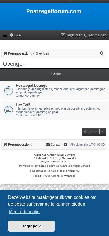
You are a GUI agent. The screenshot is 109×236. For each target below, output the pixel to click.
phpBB (39, 165)
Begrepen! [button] (31, 226)
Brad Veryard (66, 154)
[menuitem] (15, 35)
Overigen (14, 63)
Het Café (23, 105)
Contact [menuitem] (56, 144)
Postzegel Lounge (31, 85)
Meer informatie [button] (24, 211)
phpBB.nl (72, 170)
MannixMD (69, 158)
